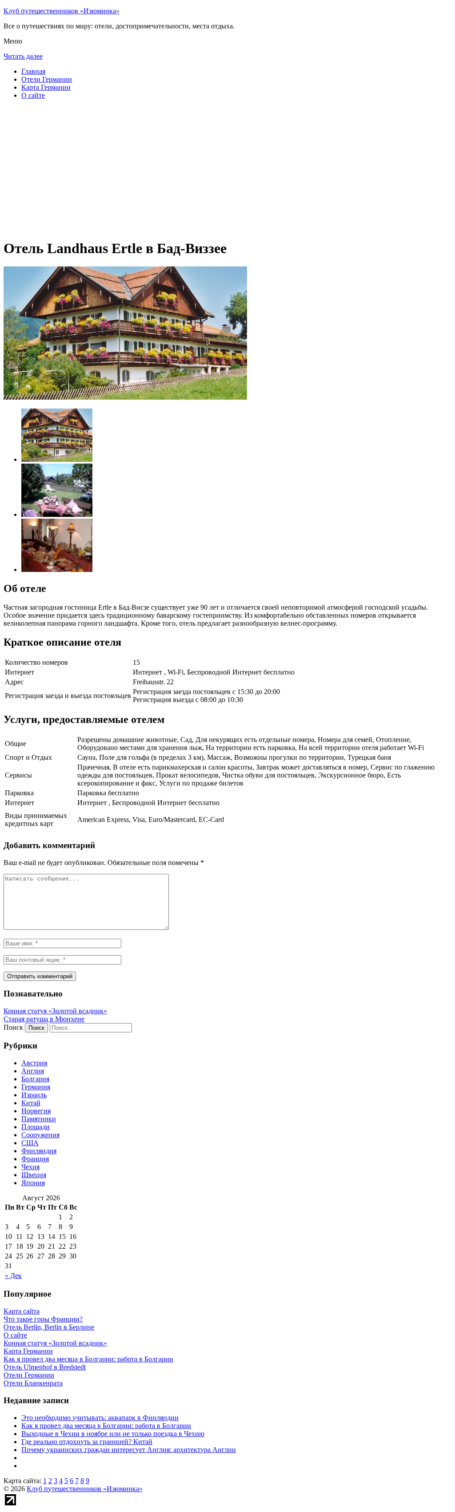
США (30, 1143)
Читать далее (23, 56)
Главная (33, 71)
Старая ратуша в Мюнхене (44, 1019)
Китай (30, 1103)
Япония (33, 1183)
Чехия (30, 1167)
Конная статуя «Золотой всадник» (55, 1011)
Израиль (34, 1095)
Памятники (38, 1119)
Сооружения (40, 1135)
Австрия (34, 1063)
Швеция (33, 1175)
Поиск (13, 1027)
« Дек (13, 1275)
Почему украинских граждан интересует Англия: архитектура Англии (128, 1449)
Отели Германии (46, 79)
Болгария (35, 1079)
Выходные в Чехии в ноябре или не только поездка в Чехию (112, 1433)
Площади (35, 1127)
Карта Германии (46, 87)
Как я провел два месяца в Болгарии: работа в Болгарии (106, 1425)
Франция (35, 1159)
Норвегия (36, 1111)
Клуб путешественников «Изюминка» (62, 11)
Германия (35, 1087)
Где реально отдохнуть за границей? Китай (86, 1441)
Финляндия (38, 1151)
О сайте (33, 95)
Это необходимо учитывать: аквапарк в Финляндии (100, 1417)
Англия (32, 1071)
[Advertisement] (227, 169)
